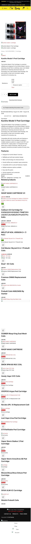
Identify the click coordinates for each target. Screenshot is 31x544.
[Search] (27, 8)
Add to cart (12, 94)
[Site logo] (15, 8)
